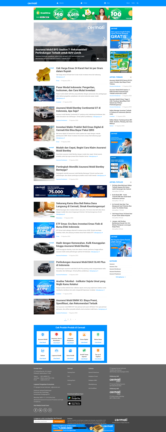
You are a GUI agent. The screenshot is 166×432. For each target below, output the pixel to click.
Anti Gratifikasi (92, 388)
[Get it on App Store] (87, 403)
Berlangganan (59, 421)
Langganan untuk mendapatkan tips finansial (48, 418)
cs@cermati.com (45, 379)
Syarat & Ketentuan (94, 372)
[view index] (130, 77)
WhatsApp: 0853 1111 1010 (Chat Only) (44, 397)
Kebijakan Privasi (93, 376)
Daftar (133, 3)
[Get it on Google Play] (87, 398)
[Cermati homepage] (121, 419)
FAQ (68, 376)
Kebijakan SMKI (93, 380)
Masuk (128, 3)
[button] (37, 38)
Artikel (69, 384)
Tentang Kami (71, 372)
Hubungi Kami (71, 380)
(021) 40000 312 (45, 376)
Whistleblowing (93, 384)
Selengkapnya (120, 277)
